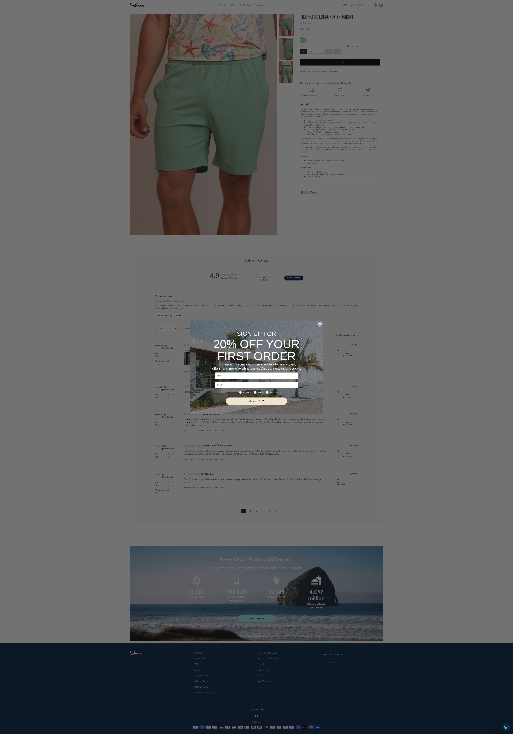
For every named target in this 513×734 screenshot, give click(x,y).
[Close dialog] (320, 324)
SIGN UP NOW (256, 401)
